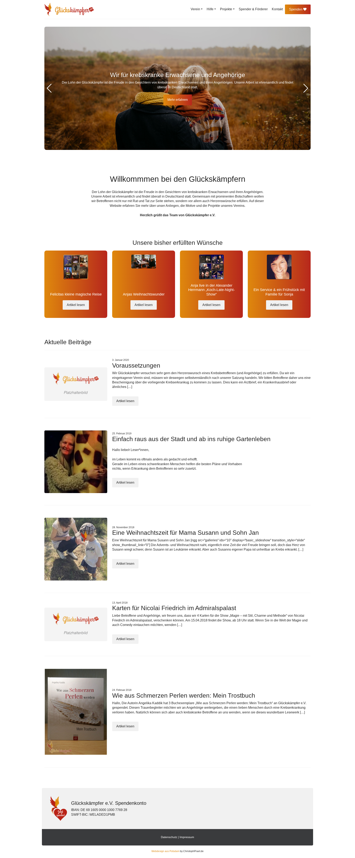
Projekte (226, 9)
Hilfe (210, 9)
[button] (306, 88)
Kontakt (277, 9)
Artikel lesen (76, 305)
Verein (195, 9)
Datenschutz (169, 837)
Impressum (187, 837)
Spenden (296, 9)
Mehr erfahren (177, 99)
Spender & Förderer (253, 9)
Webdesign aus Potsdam (165, 851)
